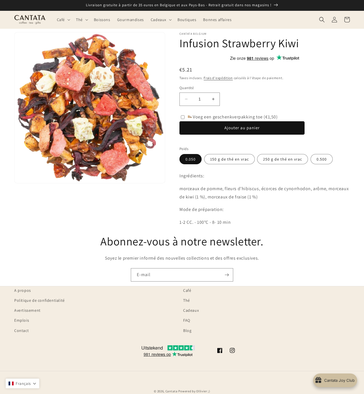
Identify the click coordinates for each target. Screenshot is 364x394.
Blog (187, 330)
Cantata (172, 391)
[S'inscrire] (226, 275)
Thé (186, 300)
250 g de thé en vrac (282, 159)
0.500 (322, 159)
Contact (21, 330)
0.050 (190, 159)
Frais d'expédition (218, 78)
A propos (22, 290)
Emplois (21, 320)
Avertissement (27, 310)
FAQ (186, 320)
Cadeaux (191, 310)
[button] (63, 20)
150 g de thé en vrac (229, 159)
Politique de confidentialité (39, 300)
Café (187, 290)
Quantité (186, 87)
